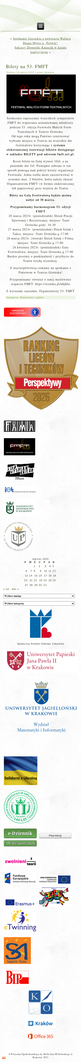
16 (40, 575)
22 (35, 580)
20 (26, 580)
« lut (6, 589)
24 (45, 580)
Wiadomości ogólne (32, 297)
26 (54, 580)
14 (30, 575)
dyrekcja (49, 72)
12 (54, 570)
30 (40, 585)
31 (45, 585)
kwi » (15, 589)
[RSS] (3, 1058)
